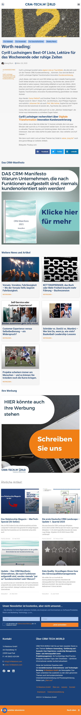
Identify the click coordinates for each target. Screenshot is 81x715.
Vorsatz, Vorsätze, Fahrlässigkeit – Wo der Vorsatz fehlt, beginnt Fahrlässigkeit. (20, 288)
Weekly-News (51, 42)
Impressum (41, 692)
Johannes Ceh (34, 103)
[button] (3, 4)
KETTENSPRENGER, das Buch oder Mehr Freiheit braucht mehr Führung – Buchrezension (59, 288)
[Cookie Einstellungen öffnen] (4, 712)
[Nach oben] (79, 710)
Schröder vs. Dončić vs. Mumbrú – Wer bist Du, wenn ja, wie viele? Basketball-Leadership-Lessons (60, 331)
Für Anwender (21, 42)
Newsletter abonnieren (14, 710)
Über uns (48, 680)
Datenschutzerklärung (24, 623)
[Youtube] (8, 671)
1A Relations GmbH (50, 670)
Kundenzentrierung (66, 75)
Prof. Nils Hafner (53, 103)
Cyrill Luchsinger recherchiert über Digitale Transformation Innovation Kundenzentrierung (10, 77)
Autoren (64, 687)
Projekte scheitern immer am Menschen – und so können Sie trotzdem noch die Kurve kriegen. (20, 375)
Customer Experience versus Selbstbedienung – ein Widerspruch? (17, 331)
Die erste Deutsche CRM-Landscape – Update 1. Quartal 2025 (61, 520)
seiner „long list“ (68, 138)
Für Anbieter (8, 42)
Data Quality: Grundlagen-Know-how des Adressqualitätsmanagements (60, 572)
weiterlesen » (7, 294)
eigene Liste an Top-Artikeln (53, 70)
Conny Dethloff (34, 98)
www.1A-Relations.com (13, 665)
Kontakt (72, 687)
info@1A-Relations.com (13, 661)
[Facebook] (4, 671)
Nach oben (71, 710)
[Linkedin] (13, 671)
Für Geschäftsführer (36, 42)
